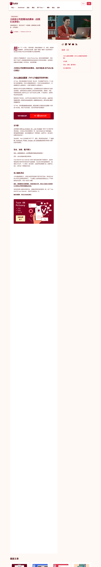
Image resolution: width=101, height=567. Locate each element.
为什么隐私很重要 (20, 77)
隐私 (37, 77)
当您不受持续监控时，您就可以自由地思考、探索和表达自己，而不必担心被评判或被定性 (33, 100)
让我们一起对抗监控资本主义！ (40, 178)
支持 (58, 7)
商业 (33, 7)
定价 (28, 7)
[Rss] (76, 44)
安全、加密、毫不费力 (69, 65)
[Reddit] (63, 44)
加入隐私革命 (67, 68)
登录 (83, 3)
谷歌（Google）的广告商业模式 (33, 140)
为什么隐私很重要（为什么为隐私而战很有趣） (75, 57)
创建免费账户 (20, 218)
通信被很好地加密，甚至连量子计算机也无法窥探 (35, 105)
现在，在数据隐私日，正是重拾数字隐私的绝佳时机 (28, 153)
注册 (89, 3)
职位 (53, 7)
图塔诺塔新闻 (14, 16)
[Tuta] (14, 3)
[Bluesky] (69, 44)
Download (21, 7)
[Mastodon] (66, 44)
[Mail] (73, 44)
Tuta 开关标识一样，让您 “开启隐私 (32, 129)
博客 (48, 7)
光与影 (65, 61)
